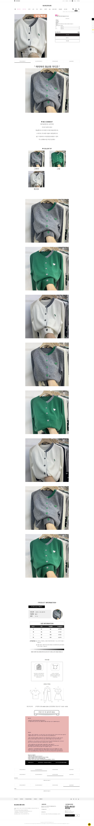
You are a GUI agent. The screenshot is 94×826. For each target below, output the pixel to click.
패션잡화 (60, 9)
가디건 (69, 11)
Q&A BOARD (71, 61)
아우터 (29, 9)
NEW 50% (19, 9)
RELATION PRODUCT (38, 61)
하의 (37, 9)
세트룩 (45, 9)
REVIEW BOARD (55, 61)
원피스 (41, 9)
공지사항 (65, 9)
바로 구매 (67, 34)
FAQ (77, 815)
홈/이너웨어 (55, 9)
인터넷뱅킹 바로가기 (44, 809)
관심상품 (67, 40)
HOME (64, 11)
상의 (33, 9)
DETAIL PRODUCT (22, 61)
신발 (49, 9)
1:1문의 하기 (70, 815)
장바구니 (67, 37)
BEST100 (24, 9)
